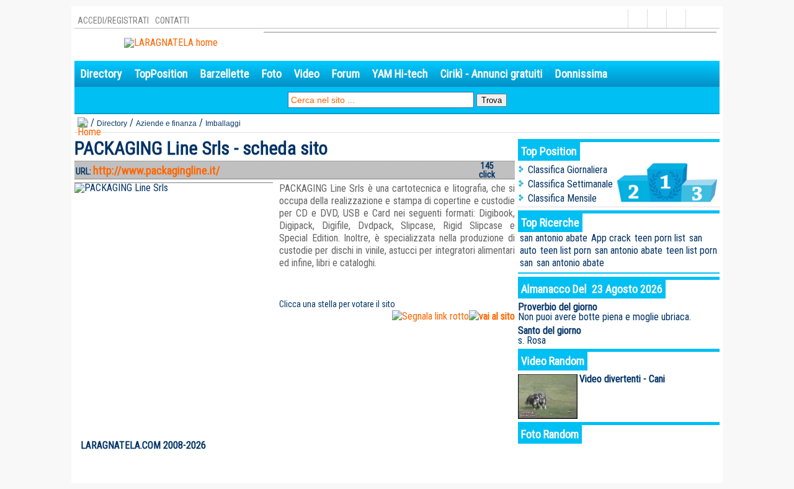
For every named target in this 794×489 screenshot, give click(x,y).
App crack (611, 238)
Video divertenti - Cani (622, 379)
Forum (346, 73)
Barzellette (224, 73)
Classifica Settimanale (570, 184)
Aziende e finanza (166, 123)
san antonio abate (553, 238)
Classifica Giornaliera (567, 170)
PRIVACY (667, 446)
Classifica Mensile (562, 198)
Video (306, 73)
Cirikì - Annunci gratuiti (491, 73)
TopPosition (161, 73)
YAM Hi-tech (400, 73)
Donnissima (581, 73)
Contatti (172, 20)
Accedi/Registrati (113, 20)
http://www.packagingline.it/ (156, 170)
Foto (272, 73)
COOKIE (700, 446)
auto (528, 250)
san (695, 238)
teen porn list (660, 238)
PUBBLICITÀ (627, 446)
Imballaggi (223, 123)
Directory (101, 73)
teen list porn (565, 250)
